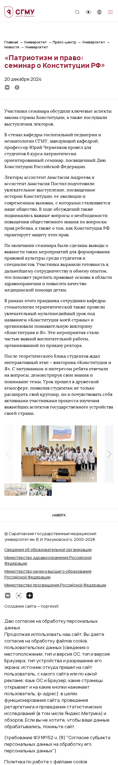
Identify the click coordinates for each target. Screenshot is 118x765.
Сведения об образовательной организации (48, 549)
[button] (109, 454)
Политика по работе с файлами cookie (45, 762)
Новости (11, 47)
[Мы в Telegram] (18, 595)
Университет (35, 42)
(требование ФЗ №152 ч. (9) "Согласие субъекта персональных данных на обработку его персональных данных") (57, 744)
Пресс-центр (64, 42)
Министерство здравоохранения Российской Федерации (48, 560)
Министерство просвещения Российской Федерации (55, 585)
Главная (11, 42)
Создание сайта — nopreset (31, 606)
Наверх (59, 515)
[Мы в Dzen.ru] (29, 595)
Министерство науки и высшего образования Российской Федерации (47, 574)
